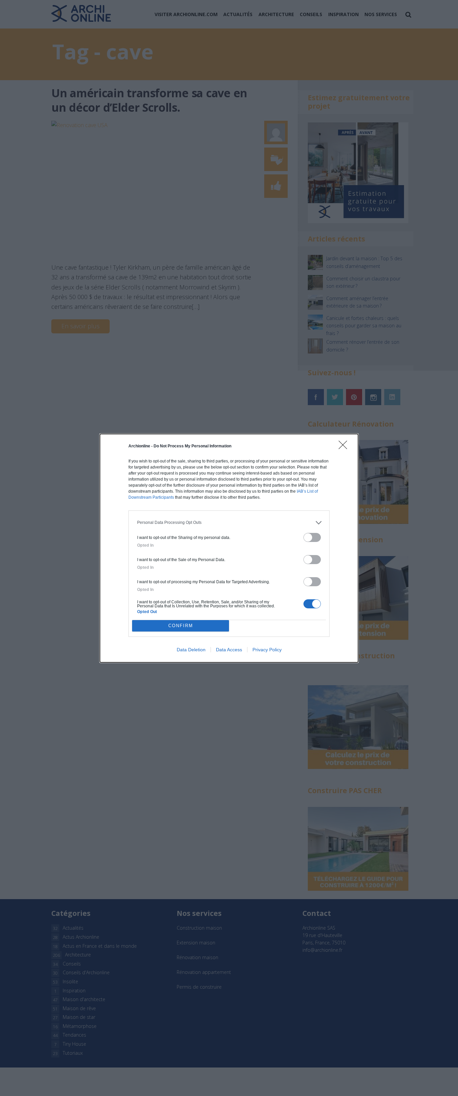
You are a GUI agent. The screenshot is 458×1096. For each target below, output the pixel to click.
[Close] (345, 447)
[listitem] (229, 522)
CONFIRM (180, 625)
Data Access (229, 649)
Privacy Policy (267, 649)
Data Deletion (191, 649)
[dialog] (229, 548)
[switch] (312, 537)
